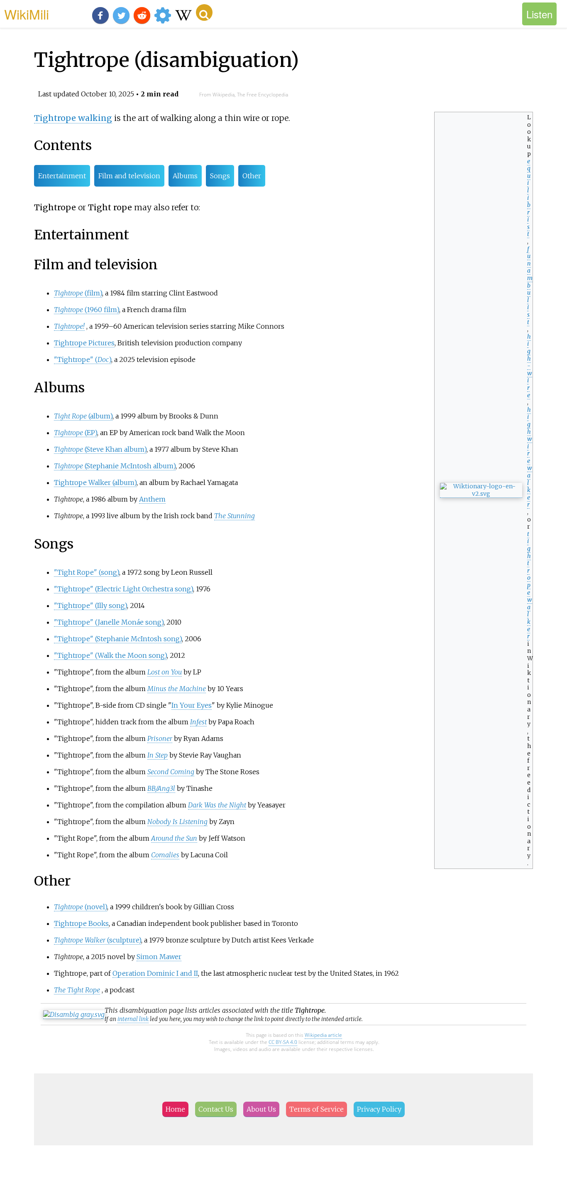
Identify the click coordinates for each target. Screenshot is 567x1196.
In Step (157, 755)
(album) (83, 416)
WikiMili (26, 13)
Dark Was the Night (217, 805)
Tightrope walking (73, 118)
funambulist (530, 285)
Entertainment (62, 176)
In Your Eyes (191, 705)
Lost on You (164, 672)
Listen (539, 14)
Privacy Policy (379, 1109)
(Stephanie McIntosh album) (115, 466)
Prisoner (159, 738)
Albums (185, 176)
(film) (78, 293)
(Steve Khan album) (100, 449)
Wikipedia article (323, 1035)
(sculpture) (97, 940)
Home (175, 1109)
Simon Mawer (159, 956)
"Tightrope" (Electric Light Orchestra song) (123, 589)
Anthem (152, 499)
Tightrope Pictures (84, 343)
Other (251, 176)
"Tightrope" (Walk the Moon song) (110, 655)
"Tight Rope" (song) (86, 572)
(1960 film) (86, 309)
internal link (133, 1019)
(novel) (80, 907)
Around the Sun (174, 838)
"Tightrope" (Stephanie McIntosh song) (118, 639)
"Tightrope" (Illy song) (90, 605)
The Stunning (234, 516)
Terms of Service (316, 1109)
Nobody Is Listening (177, 821)
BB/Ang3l (161, 788)
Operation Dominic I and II (155, 973)
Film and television (129, 176)
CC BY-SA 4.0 (283, 1042)
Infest (198, 722)
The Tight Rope (77, 990)
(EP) (75, 432)
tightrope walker (529, 585)
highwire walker (529, 457)
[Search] (204, 12)
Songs (220, 176)
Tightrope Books (81, 923)
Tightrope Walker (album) (95, 482)
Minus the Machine (176, 688)
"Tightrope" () (82, 359)
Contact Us (215, 1109)
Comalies (165, 855)
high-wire (529, 366)
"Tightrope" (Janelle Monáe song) (109, 622)
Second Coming (170, 772)
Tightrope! (69, 326)
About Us (261, 1109)
